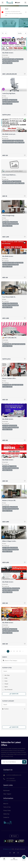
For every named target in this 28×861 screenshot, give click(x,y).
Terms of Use (7, 807)
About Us (5, 804)
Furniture (6, 709)
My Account (6, 790)
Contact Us (6, 817)
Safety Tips (6, 814)
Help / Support (7, 794)
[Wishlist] (24, 74)
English (18, 3)
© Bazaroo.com (7, 849)
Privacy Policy (7, 810)
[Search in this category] (3, 661)
